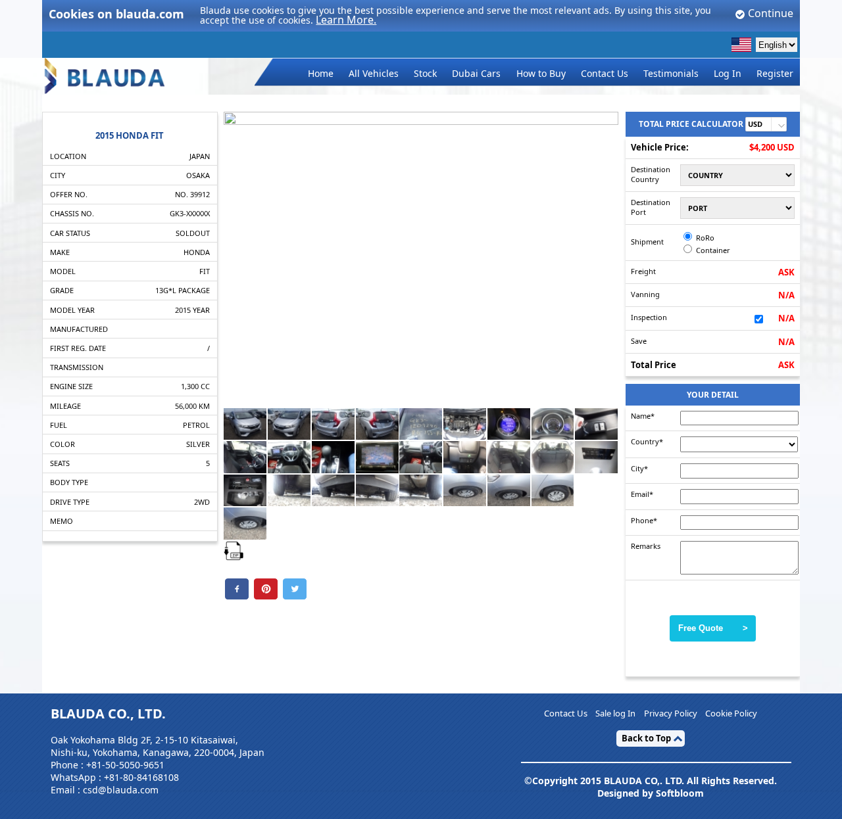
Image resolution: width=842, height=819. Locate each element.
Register (774, 73)
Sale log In (615, 714)
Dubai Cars (476, 73)
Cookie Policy (731, 714)
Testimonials (671, 73)
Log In (727, 73)
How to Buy (541, 73)
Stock (425, 73)
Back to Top (646, 738)
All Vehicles (374, 73)
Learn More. (346, 19)
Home (321, 73)
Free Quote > (713, 628)
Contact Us (604, 73)
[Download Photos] (233, 549)
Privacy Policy (670, 714)
